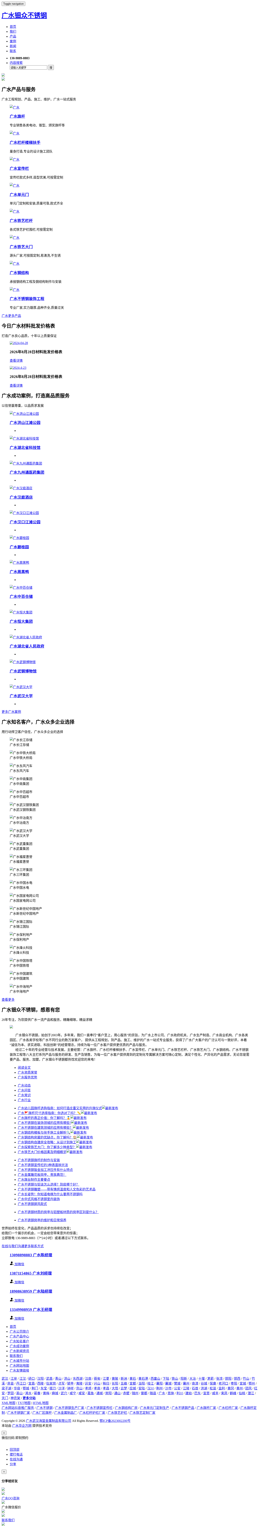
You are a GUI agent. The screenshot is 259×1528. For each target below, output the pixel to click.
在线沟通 (16, 1459)
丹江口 (21, 1383)
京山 (79, 1388)
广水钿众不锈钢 (24, 15)
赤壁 (126, 1393)
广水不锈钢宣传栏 (100, 1408)
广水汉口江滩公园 (25, 522)
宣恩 (206, 1393)
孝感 (88, 1388)
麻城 (55, 1393)
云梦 (124, 1388)
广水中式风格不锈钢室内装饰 (39, 1199)
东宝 (43, 1388)
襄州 (186, 1383)
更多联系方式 (34, 1246)
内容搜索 (16, 63)
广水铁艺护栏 (117, 1412)
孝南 (97, 1388)
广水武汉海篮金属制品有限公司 (48, 1421)
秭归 (106, 1383)
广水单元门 (19, 195)
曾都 (144, 1393)
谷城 (204, 1383)
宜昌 (31, 1383)
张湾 (219, 1378)
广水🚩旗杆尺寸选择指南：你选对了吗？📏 (49, 1113)
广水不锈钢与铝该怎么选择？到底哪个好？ (48, 1184)
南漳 (195, 1383)
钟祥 (70, 1388)
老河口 (223, 1383)
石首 (195, 1388)
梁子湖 (6, 1388)
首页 (13, 26)
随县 (153, 1393)
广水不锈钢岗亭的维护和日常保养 (42, 1220)
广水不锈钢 (44, 1408)
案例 (13, 41)
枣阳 (234, 1383)
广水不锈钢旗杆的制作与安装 (39, 1160)
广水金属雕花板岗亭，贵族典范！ (42, 1174)
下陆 (166, 1378)
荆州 (159, 1388)
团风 (248, 1388)
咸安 (82, 1393)
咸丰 (215, 1393)
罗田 (10, 1393)
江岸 (14, 1378)
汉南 (88, 1378)
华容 (17, 1388)
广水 (162, 1393)
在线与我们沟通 (13, 1246)
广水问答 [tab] (24, 1090)
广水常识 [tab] (24, 1095)
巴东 (197, 1393)
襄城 (168, 1383)
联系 (13, 51)
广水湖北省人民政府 (27, 646)
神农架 (15, 1398)
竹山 (246, 1378)
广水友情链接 (19, 1370)
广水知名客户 (19, 1341)
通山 (117, 1393)
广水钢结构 (19, 273)
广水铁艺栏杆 (21, 220)
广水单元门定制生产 (154, 1408)
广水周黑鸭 (19, 572)
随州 (135, 1393)
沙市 (168, 1388)
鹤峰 (233, 1393)
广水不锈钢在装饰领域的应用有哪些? (44, 1122)
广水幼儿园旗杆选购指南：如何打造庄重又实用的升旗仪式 (60, 1108)
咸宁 (73, 1393)
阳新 (183, 1378)
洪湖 (204, 1388)
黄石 (133, 1378)
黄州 (239, 1388)
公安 (177, 1388)
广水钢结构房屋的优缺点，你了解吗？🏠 (47, 1137)
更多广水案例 (11, 711)
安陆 (141, 1388)
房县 (10, 1383)
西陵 (40, 1383)
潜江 (251, 1393)
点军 (61, 1383)
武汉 (5, 1378)
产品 (13, 36)
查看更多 (8, 999)
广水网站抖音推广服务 (18, 1408)
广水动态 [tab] (24, 1085)
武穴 (64, 1393)
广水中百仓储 (21, 596)
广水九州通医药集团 (27, 472)
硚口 (31, 1378)
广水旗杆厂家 (206, 1408)
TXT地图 (24, 1403)
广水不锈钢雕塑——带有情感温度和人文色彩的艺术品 (57, 1189)
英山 (19, 1393)
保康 (213, 1383)
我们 (13, 31)
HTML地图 (41, 1403)
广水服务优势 (27, 1077)
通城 (99, 1393)
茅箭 (210, 1378)
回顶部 (14, 1449)
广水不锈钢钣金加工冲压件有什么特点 (45, 1170)
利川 (179, 1393)
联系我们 (16, 1356)
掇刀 (52, 1388)
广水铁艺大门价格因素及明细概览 (42, 1152)
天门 (5, 1398)
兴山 (97, 1383)
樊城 (177, 1383)
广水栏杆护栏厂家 (92, 1412)
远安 (88, 1383)
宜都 (133, 1383)
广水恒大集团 (21, 621)
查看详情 (16, 360)
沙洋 (61, 1388)
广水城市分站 (19, 1360)
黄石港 (143, 1378)
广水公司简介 (19, 1331)
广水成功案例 (19, 1346)
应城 (133, 1388)
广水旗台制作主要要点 (34, 1179)
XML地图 (8, 1403)
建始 (188, 1393)
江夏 (106, 1378)
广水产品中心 (19, 1336)
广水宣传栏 (19, 168)
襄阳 (159, 1383)
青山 (58, 1378)
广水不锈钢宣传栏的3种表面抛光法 (43, 1165)
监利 (222, 1388)
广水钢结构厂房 (126, 1408)
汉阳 (40, 1378)
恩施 (171, 1393)
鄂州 (251, 1383)
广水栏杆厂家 (228, 1408)
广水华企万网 (22, 1425)
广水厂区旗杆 (42, 1412)
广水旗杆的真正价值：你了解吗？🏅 (44, 1118)
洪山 (67, 1378)
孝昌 (106, 1388)
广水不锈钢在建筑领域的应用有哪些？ (45, 1127)
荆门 (35, 1388)
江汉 (22, 1378)
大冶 (192, 1378)
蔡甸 (97, 1378)
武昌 (49, 1378)
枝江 (150, 1383)
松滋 (213, 1388)
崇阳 (108, 1393)
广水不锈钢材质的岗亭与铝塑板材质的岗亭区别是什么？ (58, 1212)
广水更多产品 (11, 315)
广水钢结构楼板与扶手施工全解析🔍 (44, 1132)
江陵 (186, 1388)
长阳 (115, 1383)
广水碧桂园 (19, 547)
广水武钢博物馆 (23, 671)
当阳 (141, 1383)
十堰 (201, 1378)
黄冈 (230, 1388)
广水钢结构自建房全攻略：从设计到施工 (47, 1142)
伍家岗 (51, 1383)
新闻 (13, 46)
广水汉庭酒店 (21, 497)
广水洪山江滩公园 (25, 423)
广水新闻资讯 (19, 1351)
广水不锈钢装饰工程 (27, 299)
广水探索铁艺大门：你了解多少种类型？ (47, 1147)
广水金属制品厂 (65, 1412)
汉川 (150, 1388)
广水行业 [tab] (24, 1100)
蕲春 (37, 1393)
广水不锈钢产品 (183, 1408)
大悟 (115, 1388)
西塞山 (155, 1378)
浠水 (28, 1393)
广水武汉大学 (21, 696)
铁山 (175, 1378)
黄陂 (115, 1378)
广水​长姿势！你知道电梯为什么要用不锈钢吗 (50, 1194)
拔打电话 (16, 1454)
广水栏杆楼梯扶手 (25, 142)
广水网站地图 (19, 1365)
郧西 (237, 1378)
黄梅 (46, 1393)
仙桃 (242, 1393)
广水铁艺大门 (21, 247)
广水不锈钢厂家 (18, 1412)
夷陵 (79, 1383)
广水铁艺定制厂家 (142, 1412)
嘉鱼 (90, 1393)
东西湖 (78, 1378)
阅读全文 (24, 1067)
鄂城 (26, 1388)
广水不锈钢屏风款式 (32, 1204)
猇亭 (70, 1383)
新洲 (124, 1378)
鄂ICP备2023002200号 (115, 1421)
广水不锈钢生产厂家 (69, 1408)
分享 (13, 1464)
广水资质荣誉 (27, 1072)
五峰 (124, 1383)
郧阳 (228, 1378)
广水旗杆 (17, 116)
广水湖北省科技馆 (25, 447)
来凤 (224, 1393)
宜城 (243, 1383)
